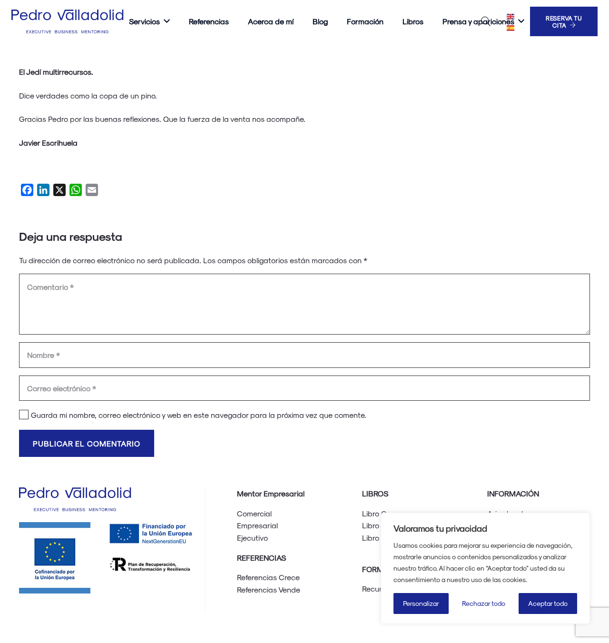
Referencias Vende (268, 589)
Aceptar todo (548, 603)
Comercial (254, 513)
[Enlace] (69, 21)
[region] (485, 568)
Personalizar (421, 603)
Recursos (377, 588)
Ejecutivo (252, 537)
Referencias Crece (268, 577)
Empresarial (257, 525)
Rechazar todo (483, 603)
